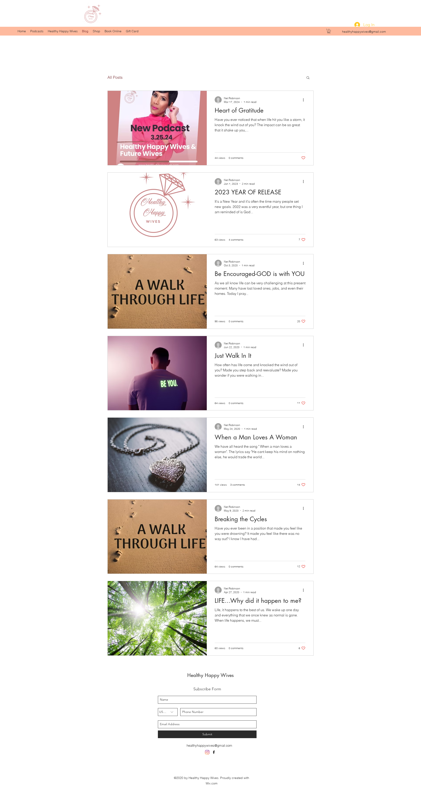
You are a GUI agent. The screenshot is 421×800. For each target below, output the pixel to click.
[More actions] (304, 99)
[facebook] (214, 752)
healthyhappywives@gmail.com (364, 32)
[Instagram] (207, 752)
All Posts (115, 77)
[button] (329, 31)
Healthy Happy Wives (210, 675)
